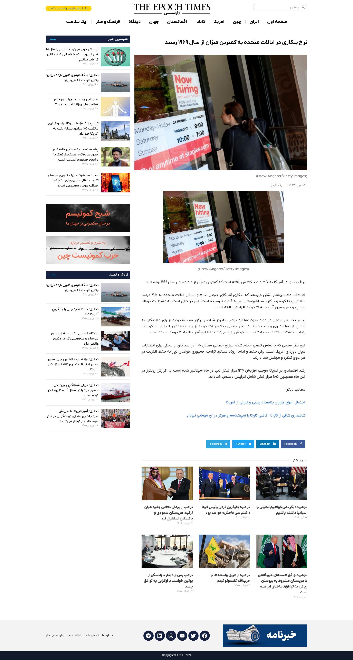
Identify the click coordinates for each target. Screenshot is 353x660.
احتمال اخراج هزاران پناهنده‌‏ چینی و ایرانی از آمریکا (265, 402)
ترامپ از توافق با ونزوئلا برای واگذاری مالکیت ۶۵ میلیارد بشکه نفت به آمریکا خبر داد (73, 128)
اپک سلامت (76, 22)
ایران (254, 22)
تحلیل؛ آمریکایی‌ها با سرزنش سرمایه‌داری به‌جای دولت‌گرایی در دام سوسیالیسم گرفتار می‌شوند (72, 416)
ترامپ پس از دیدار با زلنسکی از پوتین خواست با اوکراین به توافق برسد (168, 581)
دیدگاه (134, 22)
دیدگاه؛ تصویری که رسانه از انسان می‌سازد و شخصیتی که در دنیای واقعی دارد (74, 338)
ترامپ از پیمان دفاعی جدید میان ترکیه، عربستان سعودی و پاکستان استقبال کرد (168, 513)
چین (237, 22)
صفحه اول (277, 22)
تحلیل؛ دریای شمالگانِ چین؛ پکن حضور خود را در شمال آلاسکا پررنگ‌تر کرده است (73, 390)
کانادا (200, 22)
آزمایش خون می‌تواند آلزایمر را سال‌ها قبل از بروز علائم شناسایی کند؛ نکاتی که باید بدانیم (72, 54)
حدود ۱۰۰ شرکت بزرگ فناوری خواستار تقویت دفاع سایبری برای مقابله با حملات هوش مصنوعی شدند (72, 180)
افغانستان (177, 22)
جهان (154, 22)
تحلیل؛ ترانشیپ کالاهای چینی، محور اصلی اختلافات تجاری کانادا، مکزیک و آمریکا (72, 364)
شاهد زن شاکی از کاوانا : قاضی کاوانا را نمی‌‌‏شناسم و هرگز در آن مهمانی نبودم (246, 415)
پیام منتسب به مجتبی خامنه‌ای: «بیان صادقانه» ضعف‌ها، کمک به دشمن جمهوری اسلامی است (75, 154)
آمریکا (219, 22)
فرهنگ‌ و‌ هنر (108, 22)
